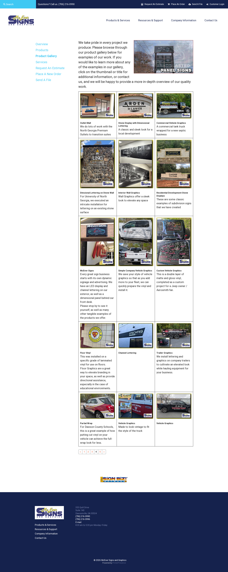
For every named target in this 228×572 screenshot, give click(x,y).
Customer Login (217, 4)
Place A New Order (48, 74)
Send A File (197, 4)
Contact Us (211, 20)
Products (42, 50)
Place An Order (178, 4)
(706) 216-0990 (82, 516)
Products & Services (118, 20)
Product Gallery (46, 56)
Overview (42, 44)
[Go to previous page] (80, 452)
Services (41, 62)
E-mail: (78, 522)
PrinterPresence (119, 563)
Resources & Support (150, 20)
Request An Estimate (154, 4)
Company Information (183, 20)
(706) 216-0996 (82, 519)
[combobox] (18, 4)
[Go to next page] (104, 452)
